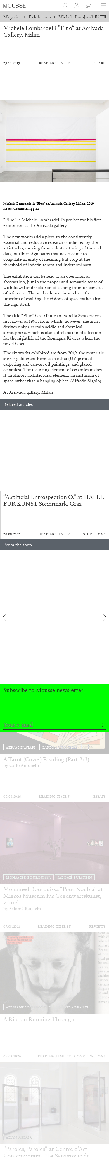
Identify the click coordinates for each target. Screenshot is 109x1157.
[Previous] (4, 450)
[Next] (105, 450)
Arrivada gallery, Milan (31, 392)
